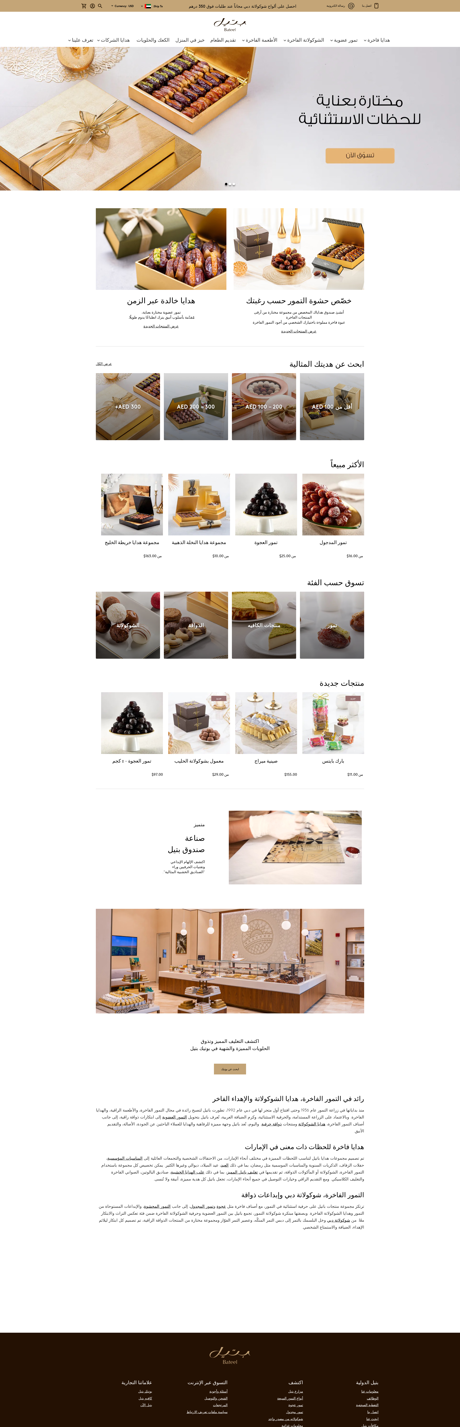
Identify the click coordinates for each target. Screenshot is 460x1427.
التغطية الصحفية (367, 1404)
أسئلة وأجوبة (218, 1391)
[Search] (100, 6)
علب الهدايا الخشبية (187, 1172)
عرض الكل (104, 363)
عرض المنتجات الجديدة (298, 330)
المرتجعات (220, 1404)
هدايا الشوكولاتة (311, 1124)
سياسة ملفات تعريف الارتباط (207, 1411)
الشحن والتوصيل (216, 1398)
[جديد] (333, 752)
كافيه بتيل (145, 1398)
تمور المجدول (201, 1206)
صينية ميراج (266, 761)
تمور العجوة (266, 542)
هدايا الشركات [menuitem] (115, 39)
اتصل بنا (373, 1411)
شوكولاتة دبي (338, 1220)
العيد (225, 1165)
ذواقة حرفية (271, 1124)
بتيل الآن (146, 1404)
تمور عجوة (295, 1404)
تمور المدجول (333, 542)
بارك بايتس (333, 761)
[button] (124, 6)
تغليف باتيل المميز (242, 1172)
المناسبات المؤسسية (125, 1158)
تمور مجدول (294, 1411)
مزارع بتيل (295, 1391)
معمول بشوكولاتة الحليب (199, 761)
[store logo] (230, 25)
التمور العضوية (174, 1117)
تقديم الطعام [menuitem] (223, 39)
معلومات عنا (370, 1391)
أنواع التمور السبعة (290, 1398)
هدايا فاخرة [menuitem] (379, 39)
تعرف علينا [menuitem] (82, 40)
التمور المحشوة (157, 1206)
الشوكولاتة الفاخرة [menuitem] (305, 39)
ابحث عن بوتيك (230, 1069)
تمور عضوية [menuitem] (346, 39)
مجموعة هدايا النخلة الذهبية (199, 542)
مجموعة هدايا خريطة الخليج (132, 542)
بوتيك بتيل (145, 1391)
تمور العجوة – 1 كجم (132, 761)
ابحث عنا (372, 1418)
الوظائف (373, 1398)
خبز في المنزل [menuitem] (190, 39)
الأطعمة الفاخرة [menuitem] (261, 39)
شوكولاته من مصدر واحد (285, 1418)
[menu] (230, 40)
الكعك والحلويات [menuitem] (153, 39)
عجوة (221, 1206)
